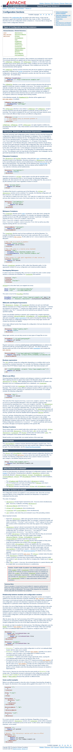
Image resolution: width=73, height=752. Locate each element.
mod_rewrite (7, 350)
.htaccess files (43, 163)
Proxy (57, 21)
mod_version (7, 34)
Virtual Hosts (59, 19)
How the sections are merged (63, 24)
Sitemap (62, 3)
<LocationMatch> (20, 48)
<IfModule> (18, 43)
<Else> (51, 559)
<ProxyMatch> (19, 53)
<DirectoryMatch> (20, 34)
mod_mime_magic (8, 99)
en (41, 14)
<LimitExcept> (15, 578)
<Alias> (5, 285)
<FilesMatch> (19, 38)
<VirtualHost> (19, 55)
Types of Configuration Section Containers (61, 12)
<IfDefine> (18, 41)
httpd (20, 71)
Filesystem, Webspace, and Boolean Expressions (63, 16)
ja (46, 14)
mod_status (17, 237)
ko (49, 14)
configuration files (17, 17)
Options (40, 412)
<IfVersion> (19, 44)
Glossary (56, 3)
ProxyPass (20, 294)
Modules (42, 3)
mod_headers (18, 626)
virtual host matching (29, 550)
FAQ (52, 3)
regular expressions (20, 318)
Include (26, 540)
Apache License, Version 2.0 (20, 748)
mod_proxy (6, 36)
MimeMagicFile (23, 97)
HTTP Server (11, 8)
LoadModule (48, 88)
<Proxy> (17, 51)
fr (43, 14)
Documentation (20, 8)
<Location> (18, 46)
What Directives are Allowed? (63, 23)
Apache (5, 8)
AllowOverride (13, 481)
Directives (47, 3)
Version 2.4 (28, 8)
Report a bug (68, 3)
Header (5, 626)
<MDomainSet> (19, 50)
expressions (36, 348)
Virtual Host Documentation (33, 447)
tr (52, 14)
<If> (16, 39)
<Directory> (19, 33)
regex (37, 158)
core (4, 33)
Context (5, 473)
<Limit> (14, 570)
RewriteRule (13, 676)
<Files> (17, 36)
